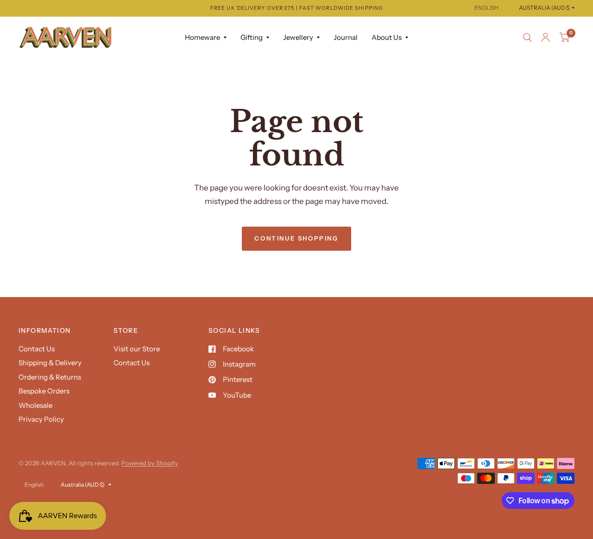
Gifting (251, 37)
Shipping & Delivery (50, 362)
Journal (346, 37)
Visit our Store (137, 348)
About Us (387, 37)
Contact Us (37, 348)
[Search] (527, 37)
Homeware (202, 37)
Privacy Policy (41, 419)
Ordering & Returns (50, 377)
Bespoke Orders (44, 391)
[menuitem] (205, 37)
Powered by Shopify (149, 463)
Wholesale (35, 405)
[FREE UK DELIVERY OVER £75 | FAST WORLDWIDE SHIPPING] (296, 8)
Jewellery (298, 37)
